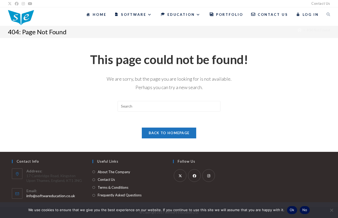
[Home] (299, 30)
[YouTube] (30, 3)
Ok (292, 210)
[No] (331, 210)
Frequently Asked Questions (120, 195)
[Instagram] (23, 3)
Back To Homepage (169, 133)
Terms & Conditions (113, 187)
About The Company (114, 172)
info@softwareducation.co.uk (50, 195)
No (304, 210)
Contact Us (320, 3)
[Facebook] (16, 3)
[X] (10, 3)
